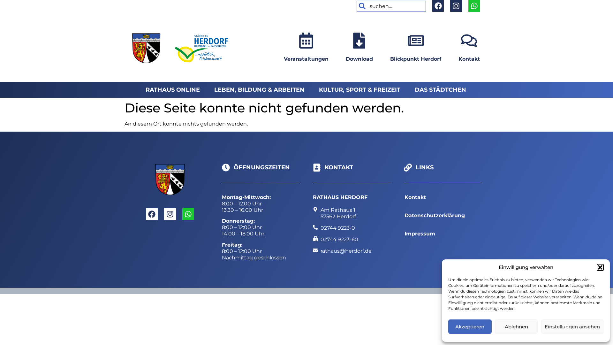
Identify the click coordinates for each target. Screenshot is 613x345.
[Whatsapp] (474, 6)
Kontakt (469, 59)
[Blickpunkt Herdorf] (416, 41)
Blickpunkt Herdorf (415, 59)
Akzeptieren (469, 327)
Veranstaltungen (306, 59)
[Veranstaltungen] (306, 41)
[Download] (359, 41)
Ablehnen (516, 327)
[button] (600, 267)
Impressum (420, 234)
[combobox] (391, 6)
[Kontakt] (469, 41)
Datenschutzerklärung (435, 215)
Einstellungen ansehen (572, 327)
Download (359, 59)
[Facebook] (438, 6)
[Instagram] (456, 6)
